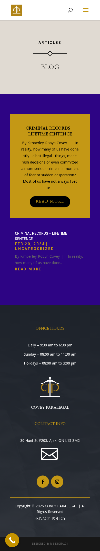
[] (50, 470)
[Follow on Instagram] (57, 481)
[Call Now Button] (12, 540)
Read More (50, 201)
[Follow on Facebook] (43, 481)
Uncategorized (34, 249)
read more (28, 269)
